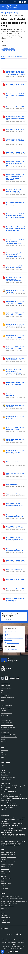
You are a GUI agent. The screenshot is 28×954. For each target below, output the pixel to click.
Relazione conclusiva (12, 484)
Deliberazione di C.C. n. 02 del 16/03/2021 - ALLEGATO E (15, 348)
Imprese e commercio (6, 730)
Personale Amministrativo (7, 697)
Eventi (2, 765)
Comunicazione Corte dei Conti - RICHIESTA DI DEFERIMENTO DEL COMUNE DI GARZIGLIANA (15, 215)
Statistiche (3, 886)
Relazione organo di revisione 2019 (15, 462)
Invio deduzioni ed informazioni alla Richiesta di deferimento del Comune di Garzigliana (15, 228)
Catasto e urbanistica (6, 720)
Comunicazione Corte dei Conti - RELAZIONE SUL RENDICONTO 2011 (15, 118)
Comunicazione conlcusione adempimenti (14, 395)
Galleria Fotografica (5, 772)
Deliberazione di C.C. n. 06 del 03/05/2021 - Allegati (15, 429)
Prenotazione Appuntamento (8, 862)
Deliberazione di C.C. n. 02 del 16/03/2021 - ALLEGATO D (15, 336)
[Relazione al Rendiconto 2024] (4, 570)
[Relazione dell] (4, 504)
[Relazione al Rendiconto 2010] (4, 107)
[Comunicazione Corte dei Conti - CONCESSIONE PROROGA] (4, 266)
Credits (2, 881)
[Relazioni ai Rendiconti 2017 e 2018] (4, 203)
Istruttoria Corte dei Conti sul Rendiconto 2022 (15, 599)
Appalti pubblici (4, 715)
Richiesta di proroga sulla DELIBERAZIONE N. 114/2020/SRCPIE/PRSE (13, 254)
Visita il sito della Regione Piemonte (10, 896)
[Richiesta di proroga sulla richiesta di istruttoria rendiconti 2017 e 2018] (4, 190)
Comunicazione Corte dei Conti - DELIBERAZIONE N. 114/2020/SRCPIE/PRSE (15, 241)
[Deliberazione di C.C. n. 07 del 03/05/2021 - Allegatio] (4, 451)
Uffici (2, 690)
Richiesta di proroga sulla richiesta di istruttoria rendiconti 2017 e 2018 (13, 191)
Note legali (3, 876)
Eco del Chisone (5, 920)
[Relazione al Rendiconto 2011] (4, 130)
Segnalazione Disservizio (7, 864)
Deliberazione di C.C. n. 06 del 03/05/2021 (15, 406)
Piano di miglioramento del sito (8, 857)
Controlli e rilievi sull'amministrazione (10, 14)
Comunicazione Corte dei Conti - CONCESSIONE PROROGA (15, 267)
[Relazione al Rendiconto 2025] (4, 579)
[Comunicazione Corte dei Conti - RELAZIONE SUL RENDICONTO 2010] (4, 94)
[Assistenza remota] (15, 944)
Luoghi (2, 768)
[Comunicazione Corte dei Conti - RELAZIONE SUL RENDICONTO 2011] (4, 116)
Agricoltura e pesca (5, 708)
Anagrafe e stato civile (6, 713)
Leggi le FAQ (4, 859)
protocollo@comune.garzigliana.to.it (13, 796)
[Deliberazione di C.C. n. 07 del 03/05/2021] (4, 417)
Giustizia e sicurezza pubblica (8, 727)
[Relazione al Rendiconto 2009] (4, 84)
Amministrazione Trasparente (11, 12)
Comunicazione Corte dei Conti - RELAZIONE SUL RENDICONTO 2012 (15, 140)
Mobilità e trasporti (5, 732)
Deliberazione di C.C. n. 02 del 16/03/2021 (15, 291)
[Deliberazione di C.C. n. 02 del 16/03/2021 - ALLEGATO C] (4, 324)
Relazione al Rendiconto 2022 (15, 494)
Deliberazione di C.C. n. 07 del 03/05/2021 (15, 417)
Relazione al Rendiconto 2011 (15, 129)
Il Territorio (3, 770)
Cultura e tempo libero (6, 722)
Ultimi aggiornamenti (6, 883)
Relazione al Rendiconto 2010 (15, 107)
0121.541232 (6, 789)
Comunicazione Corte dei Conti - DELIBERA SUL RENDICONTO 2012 (15, 163)
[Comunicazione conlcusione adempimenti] (4, 394)
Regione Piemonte (5, 1)
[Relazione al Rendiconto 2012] (4, 152)
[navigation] (3, 6)
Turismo (3, 739)
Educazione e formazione (7, 725)
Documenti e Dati (5, 693)
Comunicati (3, 755)
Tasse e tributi (4, 750)
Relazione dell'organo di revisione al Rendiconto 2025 (14, 549)
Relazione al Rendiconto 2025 (15, 579)
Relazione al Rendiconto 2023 (15, 560)
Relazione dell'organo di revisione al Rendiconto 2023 (14, 504)
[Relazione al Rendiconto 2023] (4, 560)
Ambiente (3, 710)
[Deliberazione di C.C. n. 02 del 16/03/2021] (4, 290)
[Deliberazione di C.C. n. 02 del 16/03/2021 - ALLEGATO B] (4, 313)
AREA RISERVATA (14, 952)
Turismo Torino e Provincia (7, 906)
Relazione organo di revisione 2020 (15, 474)
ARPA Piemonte (5, 908)
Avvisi (2, 757)
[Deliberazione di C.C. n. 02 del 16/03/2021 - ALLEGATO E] (4, 347)
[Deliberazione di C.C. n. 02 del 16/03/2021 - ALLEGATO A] (4, 302)
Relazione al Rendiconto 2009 (15, 84)
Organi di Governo (5, 686)
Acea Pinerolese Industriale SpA (9, 903)
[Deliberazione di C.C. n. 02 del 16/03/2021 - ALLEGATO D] (4, 336)
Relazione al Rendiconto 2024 (15, 570)
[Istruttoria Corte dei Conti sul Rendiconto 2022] (4, 599)
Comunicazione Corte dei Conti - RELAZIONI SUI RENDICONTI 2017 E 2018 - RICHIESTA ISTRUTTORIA (15, 177)
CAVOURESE (4, 915)
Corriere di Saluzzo (5, 922)
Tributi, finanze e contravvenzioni (9, 737)
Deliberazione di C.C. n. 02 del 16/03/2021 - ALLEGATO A (15, 302)
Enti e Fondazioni (5, 695)
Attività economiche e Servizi (8, 777)
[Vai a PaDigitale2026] (10, 678)
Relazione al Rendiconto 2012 (15, 152)
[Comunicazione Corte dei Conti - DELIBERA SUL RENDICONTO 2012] (4, 162)
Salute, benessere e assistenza (8, 734)
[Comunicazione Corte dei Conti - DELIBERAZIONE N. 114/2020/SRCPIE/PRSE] (4, 240)
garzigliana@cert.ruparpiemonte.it (12, 795)
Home (2, 12)
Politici (2, 700)
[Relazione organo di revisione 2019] (4, 462)
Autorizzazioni (4, 718)
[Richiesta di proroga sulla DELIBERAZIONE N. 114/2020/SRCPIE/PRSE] (4, 253)
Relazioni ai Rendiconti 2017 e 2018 (15, 203)
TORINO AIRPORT (5, 918)
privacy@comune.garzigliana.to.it (12, 843)
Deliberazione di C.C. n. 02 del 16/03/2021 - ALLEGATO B (15, 314)
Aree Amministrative (6, 688)
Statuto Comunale (5, 871)
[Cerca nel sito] (24, 6)
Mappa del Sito (4, 888)
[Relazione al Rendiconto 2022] (4, 494)
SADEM (3, 913)
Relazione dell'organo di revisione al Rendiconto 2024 (14, 527)
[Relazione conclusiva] (4, 484)
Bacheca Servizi (5, 869)
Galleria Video (4, 775)
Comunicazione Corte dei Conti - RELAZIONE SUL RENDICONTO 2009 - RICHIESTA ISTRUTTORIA (15, 73)
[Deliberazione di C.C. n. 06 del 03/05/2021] (4, 405)
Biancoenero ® (15, 948)
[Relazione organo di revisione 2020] (4, 473)
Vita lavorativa (4, 742)
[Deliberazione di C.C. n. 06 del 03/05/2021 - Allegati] (4, 428)
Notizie (2, 752)
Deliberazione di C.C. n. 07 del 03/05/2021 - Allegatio (15, 451)
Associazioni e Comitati (6, 780)
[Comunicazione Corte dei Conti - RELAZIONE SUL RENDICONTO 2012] (4, 139)
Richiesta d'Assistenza (6, 866)
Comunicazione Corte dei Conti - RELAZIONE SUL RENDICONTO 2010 (15, 95)
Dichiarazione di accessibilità (8, 854)
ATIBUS (3, 911)
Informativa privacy (5, 874)
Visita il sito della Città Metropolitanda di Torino (12, 899)
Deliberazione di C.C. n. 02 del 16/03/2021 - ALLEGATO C (15, 325)
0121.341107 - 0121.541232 (10, 787)
